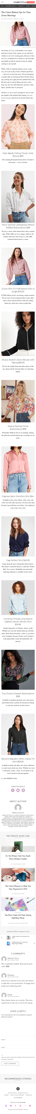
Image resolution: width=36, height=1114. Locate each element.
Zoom (12, 50)
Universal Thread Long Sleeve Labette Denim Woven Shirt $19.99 (18, 622)
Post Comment (10, 1063)
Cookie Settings (18, 1097)
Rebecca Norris (7, 19)
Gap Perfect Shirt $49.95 (18, 560)
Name (3, 1039)
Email (3, 1047)
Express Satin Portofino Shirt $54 (18, 496)
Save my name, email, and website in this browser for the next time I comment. (17, 1058)
